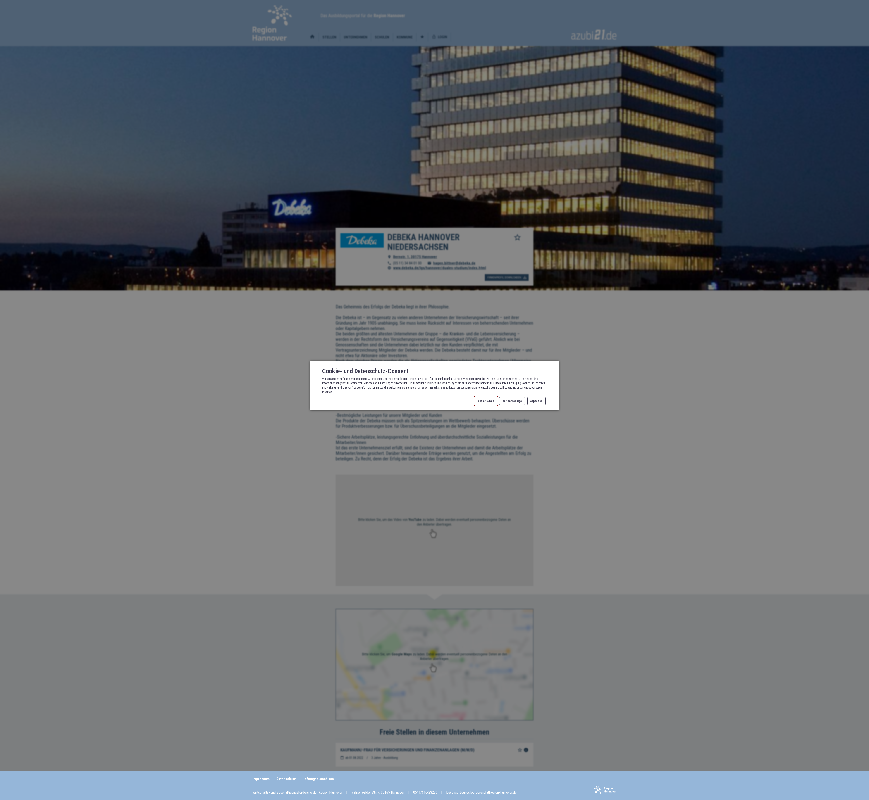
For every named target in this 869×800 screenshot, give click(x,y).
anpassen (536, 401)
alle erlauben (486, 401)
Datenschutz (286, 779)
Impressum (261, 779)
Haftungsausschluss (318, 779)
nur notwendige (512, 401)
